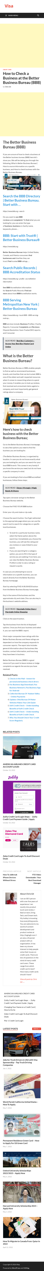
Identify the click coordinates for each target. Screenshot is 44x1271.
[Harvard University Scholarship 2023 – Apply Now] (22, 1192)
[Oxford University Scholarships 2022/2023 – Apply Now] (22, 1159)
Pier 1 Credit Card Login (13, 1020)
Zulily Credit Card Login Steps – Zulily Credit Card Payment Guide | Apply (20, 817)
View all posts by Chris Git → (28, 980)
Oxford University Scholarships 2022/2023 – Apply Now (17, 1171)
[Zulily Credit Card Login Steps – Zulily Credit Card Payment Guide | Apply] (22, 795)
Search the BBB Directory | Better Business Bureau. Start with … (21, 200)
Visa (9, 6)
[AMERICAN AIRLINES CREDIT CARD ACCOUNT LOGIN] (22, 749)
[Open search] (38, 15)
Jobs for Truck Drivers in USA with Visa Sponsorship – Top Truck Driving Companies (20, 1062)
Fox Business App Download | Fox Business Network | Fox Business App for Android (25, 687)
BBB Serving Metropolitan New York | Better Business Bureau (21, 304)
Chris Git (8, 87)
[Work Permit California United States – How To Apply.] (22, 1086)
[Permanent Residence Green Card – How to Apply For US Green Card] (22, 1125)
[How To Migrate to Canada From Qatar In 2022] (22, 1227)
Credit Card (7, 69)
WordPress (16, 1268)
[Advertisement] (22, 46)
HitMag (26, 1268)
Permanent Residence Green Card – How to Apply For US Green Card (21, 1141)
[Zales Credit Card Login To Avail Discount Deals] (22, 841)
